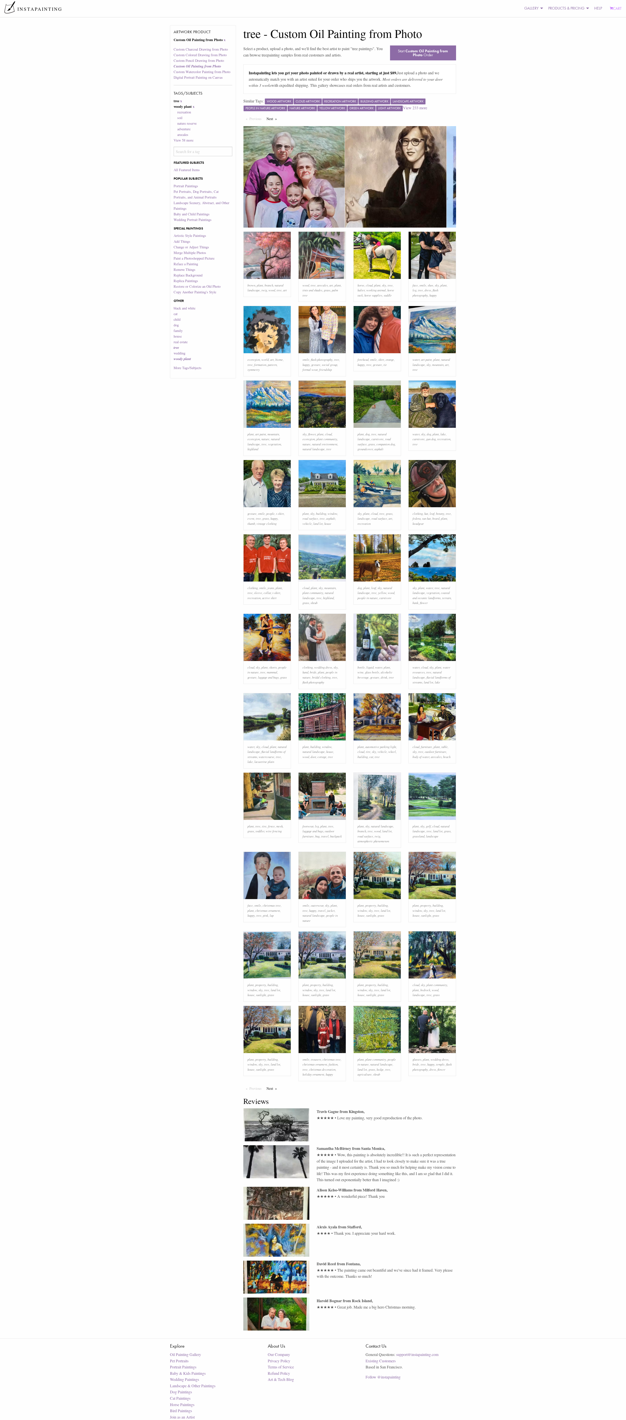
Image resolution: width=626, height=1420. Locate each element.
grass (327, 290)
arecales (182, 134)
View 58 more (183, 140)
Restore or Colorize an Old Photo (197, 286)
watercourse (266, 757)
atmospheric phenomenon (373, 841)
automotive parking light (380, 747)
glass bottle (372, 672)
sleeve (258, 593)
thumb (251, 523)
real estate (181, 342)
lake (443, 434)
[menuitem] (532, 8)
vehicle (307, 523)
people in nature (368, 598)
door (313, 757)
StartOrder (423, 52)
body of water (421, 757)
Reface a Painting (186, 264)
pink (265, 915)
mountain (438, 365)
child (177, 319)
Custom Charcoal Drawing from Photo (201, 49)
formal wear (310, 369)
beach (446, 757)
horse (361, 285)
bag (317, 836)
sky (384, 285)
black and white (184, 308)
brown (251, 285)
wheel (392, 751)
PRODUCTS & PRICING (566, 8)
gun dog (431, 439)
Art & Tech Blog (281, 1379)
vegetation (274, 444)
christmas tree (272, 905)
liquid (370, 667)
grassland (419, 836)
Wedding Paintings (184, 1379)
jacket (331, 910)
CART (617, 8)
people (270, 513)
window (332, 513)
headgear (418, 523)
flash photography (322, 359)
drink (384, 677)
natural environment (324, 444)
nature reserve (187, 123)
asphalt (378, 449)
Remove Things (184, 269)
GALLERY (531, 8)
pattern (272, 365)
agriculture (365, 1074)
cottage (321, 757)
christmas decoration (322, 1069)
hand (305, 672)
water (416, 359)
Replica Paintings (186, 280)
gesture (315, 365)
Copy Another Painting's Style (195, 292)
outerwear (317, 905)
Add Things (182, 241)
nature (265, 439)
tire (368, 751)
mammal (272, 672)
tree (279, 290)
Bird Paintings (181, 1410)
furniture (426, 747)
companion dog (385, 444)
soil (179, 117)
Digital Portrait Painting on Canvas (198, 77)
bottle (361, 667)
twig (264, 290)
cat (176, 313)
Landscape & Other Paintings (192, 1385)
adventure (183, 129)
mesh (279, 826)
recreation (184, 112)
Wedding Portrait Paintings (193, 219)
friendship (325, 369)
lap (272, 915)
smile (422, 285)
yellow (382, 593)
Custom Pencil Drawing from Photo (199, 60)
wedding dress (323, 667)
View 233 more (415, 107)
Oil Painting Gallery (185, 1354)
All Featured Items (187, 169)
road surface (310, 518)
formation (260, 365)
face (415, 285)
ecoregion (253, 359)
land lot (318, 523)
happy (433, 295)
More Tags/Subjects (187, 367)
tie (385, 365)
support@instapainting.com (417, 1354)
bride (313, 672)
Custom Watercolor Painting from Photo (202, 71)
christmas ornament (267, 910)
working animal (376, 290)
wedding (179, 353)
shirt (381, 359)
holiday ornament (313, 1074)
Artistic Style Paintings (190, 235)
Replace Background (188, 275)
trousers (316, 1059)
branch (269, 285)
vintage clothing (267, 523)
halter (361, 290)
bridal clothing (321, 677)
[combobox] (203, 151)
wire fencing (274, 831)
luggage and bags (268, 677)
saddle (388, 295)
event (250, 518)
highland (252, 449)
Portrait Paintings (186, 186)
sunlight (371, 915)
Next (273, 118)
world (265, 359)
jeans (271, 588)
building (321, 513)
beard (435, 518)
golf (428, 826)
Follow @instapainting (383, 1376)
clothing (418, 513)
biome (279, 359)
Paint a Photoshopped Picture (194, 258)
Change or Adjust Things (191, 247)
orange (390, 359)
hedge (380, 1069)
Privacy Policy (279, 1360)
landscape (364, 518)
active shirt (269, 598)
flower (312, 434)
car (371, 757)
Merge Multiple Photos (190, 252)
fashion (333, 1064)
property (370, 905)
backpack (336, 836)
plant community (326, 439)
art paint (426, 359)
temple (440, 1064)
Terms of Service (281, 1366)
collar (267, 593)
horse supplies (373, 295)
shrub (314, 603)
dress (428, 290)
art (285, 290)
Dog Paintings (181, 1391)
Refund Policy (279, 1373)
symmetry (253, 369)
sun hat (426, 518)
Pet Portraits (179, 1360)
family (178, 330)
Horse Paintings (182, 1404)
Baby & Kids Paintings (188, 1373)
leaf (432, 513)
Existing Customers (381, 1360)
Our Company (279, 1354)
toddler (260, 831)
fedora (417, 518)
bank (415, 603)
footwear (307, 826)
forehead (363, 359)
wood (271, 290)
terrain (446, 598)
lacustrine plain (264, 762)
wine (361, 672)
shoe (430, 285)
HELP (598, 8)
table (444, 747)
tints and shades (312, 290)
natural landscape (313, 449)
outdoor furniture (435, 751)
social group (329, 365)
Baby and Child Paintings (192, 214)
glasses (417, 1059)
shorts (273, 667)
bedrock (425, 990)
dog (176, 325)
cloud (369, 285)
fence (271, 826)
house (178, 336)
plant (260, 285)
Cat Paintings (180, 1398)
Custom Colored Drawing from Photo (200, 55)
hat (426, 513)
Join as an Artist (182, 1417)
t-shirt (280, 513)
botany (440, 513)
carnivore (377, 439)
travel (325, 836)
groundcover (365, 449)
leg (414, 290)
